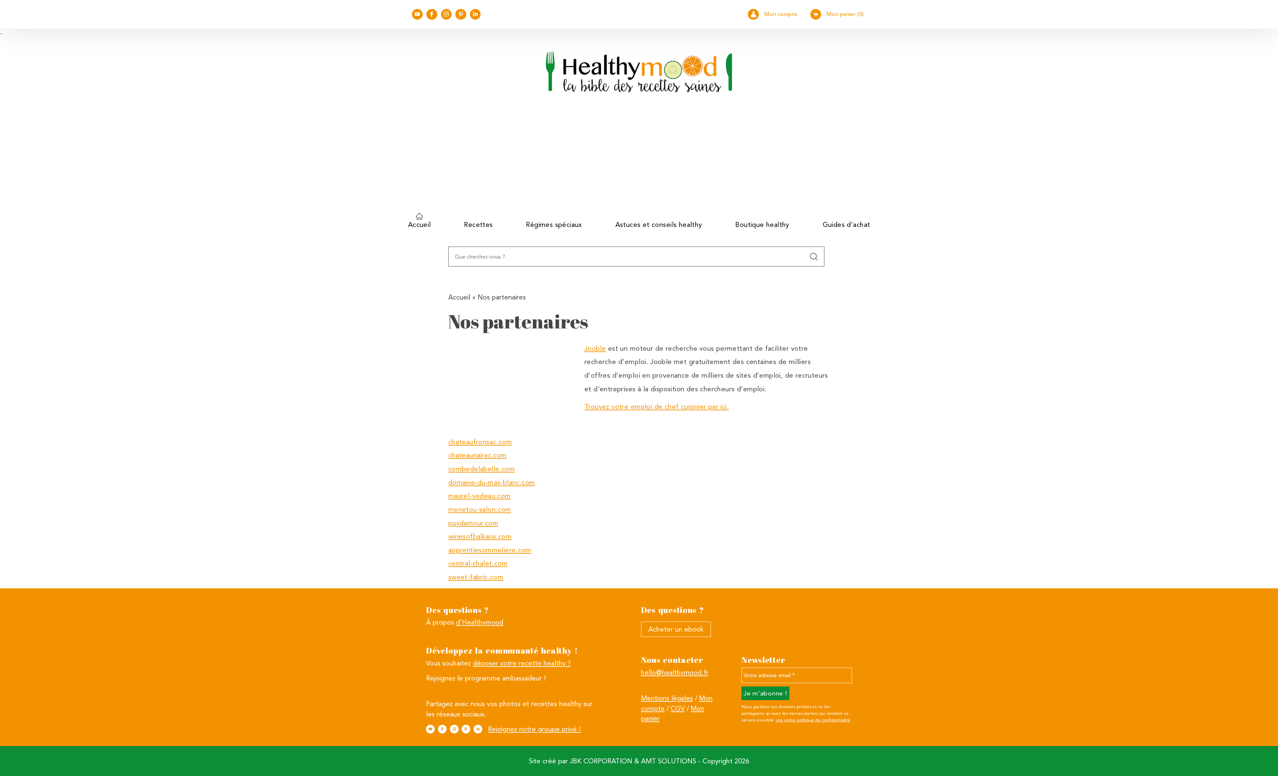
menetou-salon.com (479, 509)
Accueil (419, 225)
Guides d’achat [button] (846, 225)
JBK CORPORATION (601, 761)
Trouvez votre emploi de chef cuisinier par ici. (656, 407)
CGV (678, 708)
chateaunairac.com (477, 455)
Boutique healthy (762, 225)
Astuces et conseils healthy (658, 225)
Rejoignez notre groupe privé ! (534, 729)
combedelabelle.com (481, 469)
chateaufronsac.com (480, 442)
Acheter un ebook (676, 629)
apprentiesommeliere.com (489, 550)
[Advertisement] (639, 157)
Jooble (595, 348)
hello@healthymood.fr (675, 673)
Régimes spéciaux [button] (554, 225)
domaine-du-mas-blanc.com (491, 482)
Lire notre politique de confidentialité (813, 719)
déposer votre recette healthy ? (522, 663)
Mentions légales (667, 698)
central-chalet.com (478, 563)
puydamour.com (473, 523)
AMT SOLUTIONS (668, 761)
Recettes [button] (478, 225)
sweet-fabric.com (476, 577)
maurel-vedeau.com (479, 496)
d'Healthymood (479, 622)
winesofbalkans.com (480, 536)
